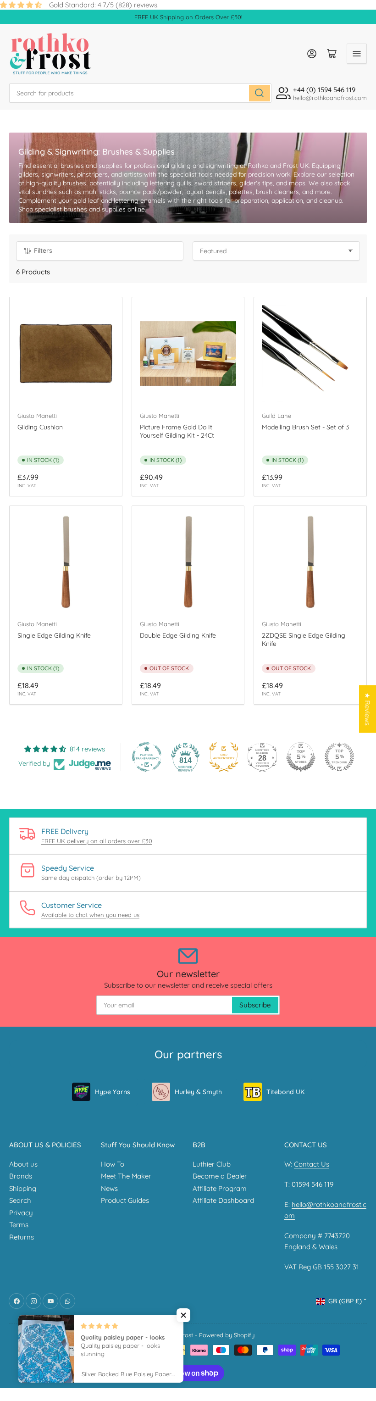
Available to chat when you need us (90, 914)
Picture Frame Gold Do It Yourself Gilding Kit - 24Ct (177, 431)
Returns (21, 1237)
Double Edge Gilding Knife (178, 635)
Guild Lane (276, 415)
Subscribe (255, 1005)
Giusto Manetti (37, 415)
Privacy (21, 1212)
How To (112, 1164)
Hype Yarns (112, 1092)
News (109, 1188)
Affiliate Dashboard (223, 1200)
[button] (183, 1315)
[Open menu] (357, 54)
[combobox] (140, 93)
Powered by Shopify (226, 1335)
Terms (18, 1224)
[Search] (259, 93)
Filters (43, 250)
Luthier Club (212, 1164)
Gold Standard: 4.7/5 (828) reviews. (104, 4)
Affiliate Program (220, 1188)
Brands (20, 1176)
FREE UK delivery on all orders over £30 (96, 841)
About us (23, 1164)
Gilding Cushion (40, 427)
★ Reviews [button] (367, 709)
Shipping (22, 1188)
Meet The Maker (126, 1176)
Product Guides (125, 1200)
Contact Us (311, 1164)
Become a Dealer (220, 1176)
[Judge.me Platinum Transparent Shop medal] (146, 757)
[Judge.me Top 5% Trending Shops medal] (339, 757)
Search (20, 1200)
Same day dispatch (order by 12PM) (91, 877)
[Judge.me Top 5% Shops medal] (300, 757)
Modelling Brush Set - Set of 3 (305, 427)
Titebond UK (285, 1092)
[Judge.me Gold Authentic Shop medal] (223, 757)
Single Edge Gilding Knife (54, 635)
